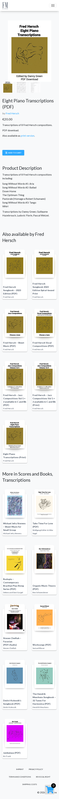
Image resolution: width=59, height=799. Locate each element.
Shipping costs (29, 784)
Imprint (20, 769)
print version (27, 135)
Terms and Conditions (20, 777)
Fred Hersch (12, 113)
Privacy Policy (36, 769)
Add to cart (13, 153)
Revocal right (43, 777)
